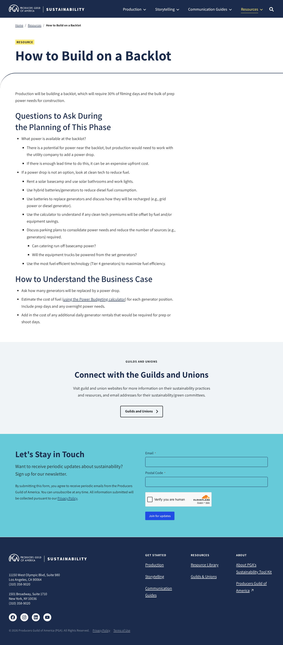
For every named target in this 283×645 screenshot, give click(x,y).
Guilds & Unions (204, 576)
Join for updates (160, 516)
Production (154, 564)
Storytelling (154, 576)
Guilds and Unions (139, 411)
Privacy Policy (67, 498)
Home (19, 25)
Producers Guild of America (251, 587)
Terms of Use (121, 630)
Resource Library (204, 564)
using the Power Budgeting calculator (94, 299)
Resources (34, 25)
